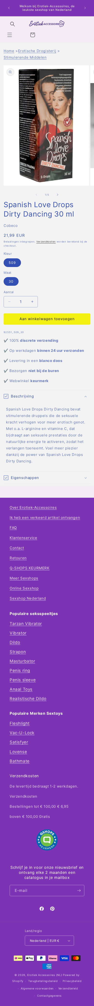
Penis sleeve (23, 679)
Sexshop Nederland (28, 598)
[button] (9, 35)
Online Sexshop (24, 588)
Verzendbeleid (68, 988)
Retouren (18, 558)
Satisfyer (19, 742)
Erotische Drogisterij (37, 51)
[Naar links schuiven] (36, 194)
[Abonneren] (79, 890)
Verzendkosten (46, 241)
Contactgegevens (49, 995)
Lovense (18, 751)
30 (11, 281)
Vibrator (18, 633)
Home (9, 51)
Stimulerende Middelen (25, 57)
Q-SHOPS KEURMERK (30, 568)
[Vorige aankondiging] (9, 8)
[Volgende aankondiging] (85, 8)
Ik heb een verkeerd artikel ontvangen (45, 517)
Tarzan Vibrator (26, 623)
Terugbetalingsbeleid (43, 981)
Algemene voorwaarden (37, 988)
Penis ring (20, 670)
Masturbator (22, 661)
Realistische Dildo (28, 698)
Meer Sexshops (24, 578)
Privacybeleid (72, 981)
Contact (17, 548)
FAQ (13, 527)
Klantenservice (23, 537)
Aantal (8, 292)
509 (12, 263)
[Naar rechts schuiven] (57, 194)
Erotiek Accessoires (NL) (44, 975)
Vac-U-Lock (22, 732)
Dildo (15, 642)
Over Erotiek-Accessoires (33, 507)
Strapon (18, 651)
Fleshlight (20, 723)
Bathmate (20, 761)
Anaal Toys (21, 689)
